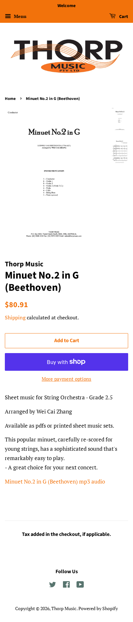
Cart (123, 16)
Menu (19, 16)
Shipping (15, 317)
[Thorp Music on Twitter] (52, 585)
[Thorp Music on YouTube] (80, 585)
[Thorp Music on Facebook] (66, 585)
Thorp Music (64, 608)
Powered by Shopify (98, 608)
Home (10, 99)
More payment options (66, 379)
